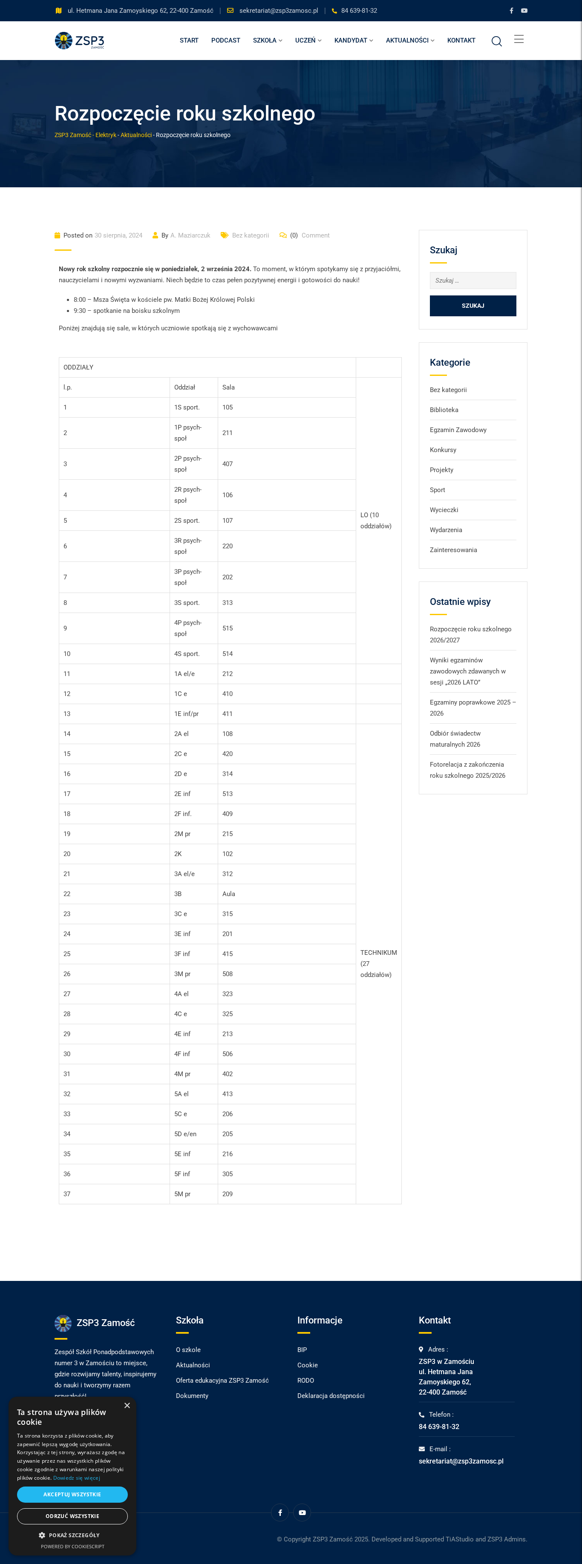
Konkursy (443, 450)
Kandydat (350, 40)
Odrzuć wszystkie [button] (72, 1516)
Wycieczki (444, 510)
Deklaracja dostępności (331, 1396)
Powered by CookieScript (72, 1546)
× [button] (127, 1406)
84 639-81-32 (359, 10)
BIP (302, 1350)
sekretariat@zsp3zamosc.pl (279, 10)
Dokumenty (192, 1396)
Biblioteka (444, 410)
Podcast (225, 40)
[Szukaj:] (473, 280)
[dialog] (72, 1476)
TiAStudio (460, 1539)
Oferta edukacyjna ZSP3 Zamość (222, 1380)
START (189, 40)
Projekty (441, 470)
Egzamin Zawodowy (458, 430)
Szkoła (265, 40)
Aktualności (407, 40)
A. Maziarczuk (190, 235)
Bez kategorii (250, 235)
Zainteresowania (453, 550)
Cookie (307, 1365)
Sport (437, 490)
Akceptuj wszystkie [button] (72, 1494)
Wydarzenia (446, 530)
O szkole (188, 1350)
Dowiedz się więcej (76, 1477)
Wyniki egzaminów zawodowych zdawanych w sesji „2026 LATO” (468, 671)
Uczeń (305, 40)
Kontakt (461, 40)
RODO (305, 1380)
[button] (72, 1535)
